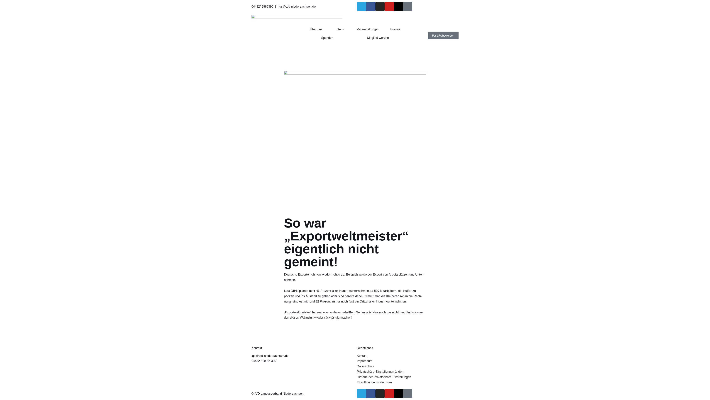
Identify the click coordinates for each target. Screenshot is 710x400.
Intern (340, 29)
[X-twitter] (398, 6)
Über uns (316, 29)
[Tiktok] (407, 6)
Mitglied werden (378, 38)
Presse (395, 29)
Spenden (327, 38)
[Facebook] (370, 6)
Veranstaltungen (368, 29)
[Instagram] (380, 6)
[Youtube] (389, 6)
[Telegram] (361, 6)
